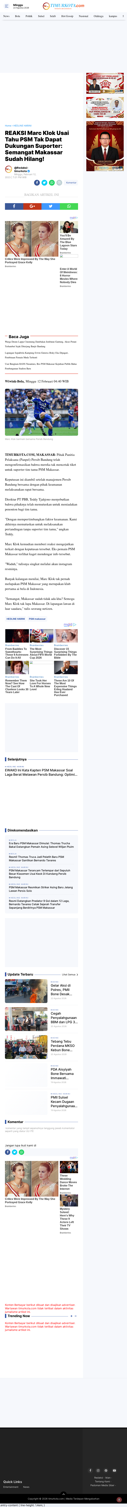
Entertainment (10, 1486)
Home (8, 125)
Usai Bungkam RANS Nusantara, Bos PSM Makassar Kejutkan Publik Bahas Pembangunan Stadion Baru (41, 366)
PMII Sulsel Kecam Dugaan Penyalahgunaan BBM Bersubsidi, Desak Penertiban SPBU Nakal (64, 1101)
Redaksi (98, 1477)
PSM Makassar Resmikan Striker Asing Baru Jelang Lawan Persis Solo (41, 889)
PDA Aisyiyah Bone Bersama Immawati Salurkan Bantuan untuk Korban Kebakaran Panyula (62, 1073)
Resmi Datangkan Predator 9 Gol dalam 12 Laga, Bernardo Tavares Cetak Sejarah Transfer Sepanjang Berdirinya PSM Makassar (39, 904)
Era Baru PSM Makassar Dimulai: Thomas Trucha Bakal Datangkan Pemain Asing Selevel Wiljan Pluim (41, 845)
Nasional (83, 16)
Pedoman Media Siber (102, 1485)
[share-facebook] (37, 183)
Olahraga (98, 16)
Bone (56, 982)
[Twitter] (51, 206)
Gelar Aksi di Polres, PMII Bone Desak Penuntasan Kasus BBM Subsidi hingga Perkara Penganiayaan (62, 989)
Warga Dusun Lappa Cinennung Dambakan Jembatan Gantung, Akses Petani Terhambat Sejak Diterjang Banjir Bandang (40, 344)
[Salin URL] (59, 183)
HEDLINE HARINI (16, 618)
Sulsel (41, 16)
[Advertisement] (63, 46)
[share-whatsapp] (52, 183)
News (6, 16)
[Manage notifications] (119, 1499)
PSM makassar (37, 618)
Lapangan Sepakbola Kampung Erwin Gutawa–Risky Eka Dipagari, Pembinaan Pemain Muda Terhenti (36, 355)
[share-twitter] (44, 183)
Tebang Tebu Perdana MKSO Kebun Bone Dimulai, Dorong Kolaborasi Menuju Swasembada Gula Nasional (63, 1045)
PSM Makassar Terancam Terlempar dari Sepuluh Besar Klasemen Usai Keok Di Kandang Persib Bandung (39, 874)
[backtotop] (63, 1494)
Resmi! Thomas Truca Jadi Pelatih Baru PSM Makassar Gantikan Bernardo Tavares (36, 858)
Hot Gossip (67, 16)
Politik (29, 16)
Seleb (53, 16)
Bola (17, 16)
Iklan (107, 1477)
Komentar (70, 182)
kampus (113, 16)
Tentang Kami (102, 1481)
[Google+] (32, 206)
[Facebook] (14, 206)
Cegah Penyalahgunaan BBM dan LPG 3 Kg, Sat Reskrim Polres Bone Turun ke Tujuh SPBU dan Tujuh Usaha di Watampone (64, 1017)
